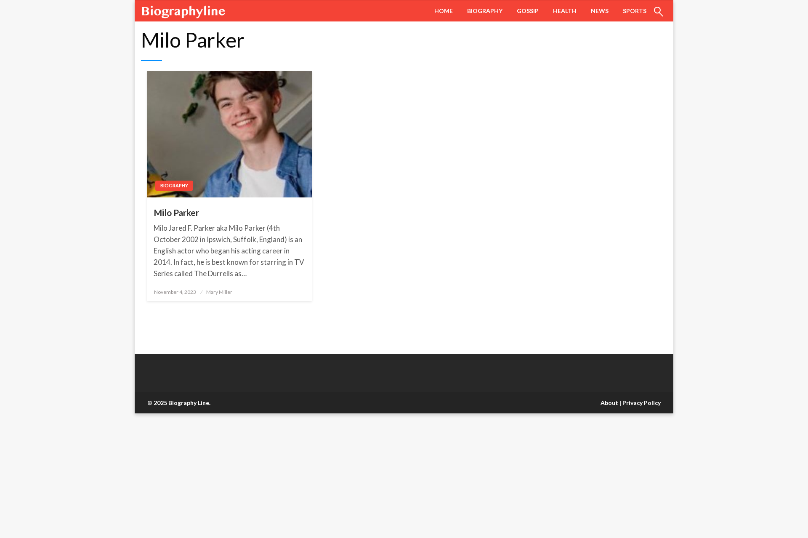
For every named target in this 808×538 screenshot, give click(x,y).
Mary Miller (219, 292)
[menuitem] (443, 10)
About (609, 402)
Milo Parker (176, 212)
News (600, 10)
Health (565, 10)
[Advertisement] (252, 476)
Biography (484, 10)
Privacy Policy (641, 402)
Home (443, 10)
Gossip (528, 10)
